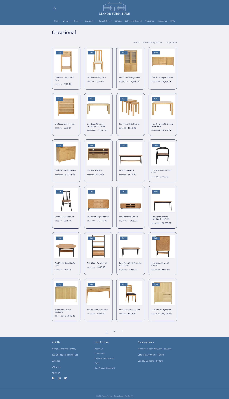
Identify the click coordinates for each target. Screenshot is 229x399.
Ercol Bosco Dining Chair (96, 78)
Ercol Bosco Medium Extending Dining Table (96, 125)
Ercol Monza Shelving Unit (97, 263)
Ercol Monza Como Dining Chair (161, 171)
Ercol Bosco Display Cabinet (129, 78)
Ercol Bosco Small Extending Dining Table (162, 125)
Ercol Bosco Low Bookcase (65, 124)
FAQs (97, 363)
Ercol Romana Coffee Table (97, 309)
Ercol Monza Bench (126, 170)
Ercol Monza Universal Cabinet (160, 264)
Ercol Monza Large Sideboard (98, 217)
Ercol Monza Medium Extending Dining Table (160, 218)
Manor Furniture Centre (110, 396)
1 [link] (107, 331)
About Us (99, 348)
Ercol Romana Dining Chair (129, 309)
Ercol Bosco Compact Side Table (64, 79)
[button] (55, 9)
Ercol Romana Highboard (161, 309)
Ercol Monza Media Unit (128, 217)
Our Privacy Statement (105, 368)
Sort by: (136, 42)
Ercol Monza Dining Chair (64, 217)
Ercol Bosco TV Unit (94, 170)
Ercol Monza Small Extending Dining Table (130, 264)
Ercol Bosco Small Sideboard (65, 170)
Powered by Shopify (126, 396)
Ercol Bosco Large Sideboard (162, 78)
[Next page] (122, 331)
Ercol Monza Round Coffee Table (65, 264)
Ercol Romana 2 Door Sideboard (63, 311)
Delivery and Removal (104, 358)
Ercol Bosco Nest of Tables (129, 124)
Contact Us (99, 353)
